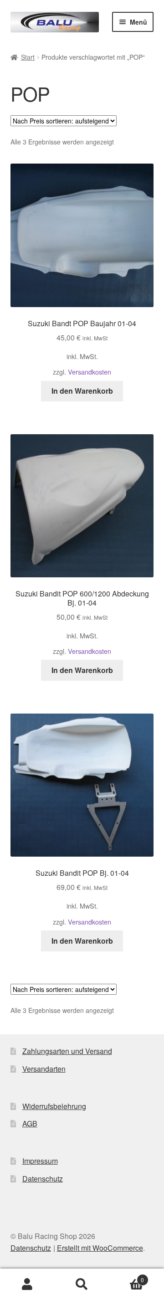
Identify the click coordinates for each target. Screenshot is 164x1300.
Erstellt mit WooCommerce (100, 1248)
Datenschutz (42, 1178)
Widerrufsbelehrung (54, 1106)
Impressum (40, 1161)
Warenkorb (126, 1276)
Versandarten (44, 1069)
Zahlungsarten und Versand (67, 1051)
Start (28, 57)
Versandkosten (89, 371)
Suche (82, 1284)
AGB (29, 1123)
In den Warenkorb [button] (82, 390)
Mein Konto (27, 1284)
